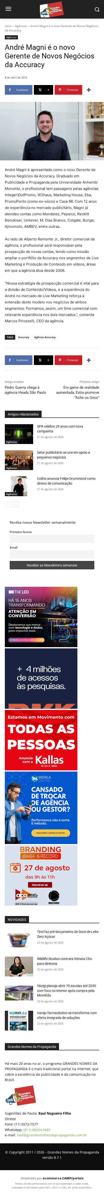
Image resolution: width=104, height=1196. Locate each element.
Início (8, 26)
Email (13, 547)
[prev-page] (8, 504)
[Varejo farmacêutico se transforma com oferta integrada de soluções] (19, 1021)
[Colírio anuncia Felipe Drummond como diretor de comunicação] (19, 486)
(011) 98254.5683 (37, 1129)
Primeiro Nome (21, 532)
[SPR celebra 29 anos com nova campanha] (19, 434)
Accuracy (23, 337)
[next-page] (16, 504)
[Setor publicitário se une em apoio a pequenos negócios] (19, 460)
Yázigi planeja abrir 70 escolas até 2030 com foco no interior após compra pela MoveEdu (66, 990)
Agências (21, 26)
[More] (89, 90)
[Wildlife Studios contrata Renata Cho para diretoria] (19, 966)
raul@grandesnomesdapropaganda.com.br (52, 1135)
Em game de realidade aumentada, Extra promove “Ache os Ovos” (77, 392)
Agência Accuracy (45, 337)
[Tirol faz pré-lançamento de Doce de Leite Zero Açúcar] (19, 939)
